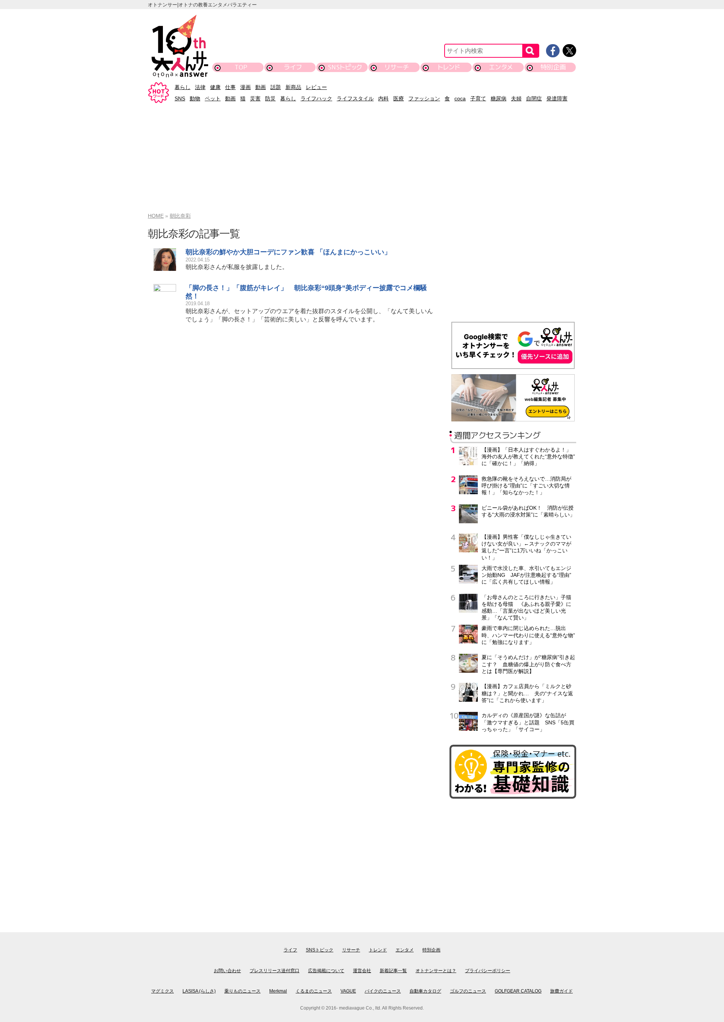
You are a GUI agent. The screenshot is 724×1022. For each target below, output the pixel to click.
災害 (255, 98)
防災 (270, 98)
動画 (260, 87)
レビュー (316, 87)
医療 (398, 98)
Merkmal (278, 991)
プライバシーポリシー (487, 970)
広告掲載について (326, 970)
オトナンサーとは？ (436, 970)
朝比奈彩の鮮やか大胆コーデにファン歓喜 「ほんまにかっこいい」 (288, 252)
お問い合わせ (227, 970)
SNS (180, 98)
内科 (383, 98)
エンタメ (501, 67)
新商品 (293, 87)
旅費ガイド (561, 991)
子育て (478, 98)
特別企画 (553, 67)
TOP (241, 67)
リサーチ (397, 67)
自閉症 (534, 98)
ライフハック (316, 98)
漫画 (245, 87)
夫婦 (516, 98)
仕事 (230, 87)
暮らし (182, 87)
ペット (213, 98)
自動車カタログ (425, 991)
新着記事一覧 (393, 970)
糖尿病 (498, 98)
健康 (215, 87)
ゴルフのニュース (468, 991)
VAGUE (348, 991)
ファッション (424, 98)
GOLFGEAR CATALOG (518, 991)
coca (460, 98)
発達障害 (557, 98)
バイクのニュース (383, 991)
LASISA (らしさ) (199, 991)
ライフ (293, 67)
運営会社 (362, 970)
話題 (275, 87)
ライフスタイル (355, 98)
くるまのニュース (314, 991)
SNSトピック (345, 67)
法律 (200, 87)
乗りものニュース (242, 991)
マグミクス (162, 991)
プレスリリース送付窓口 (274, 970)
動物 (195, 98)
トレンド (449, 67)
